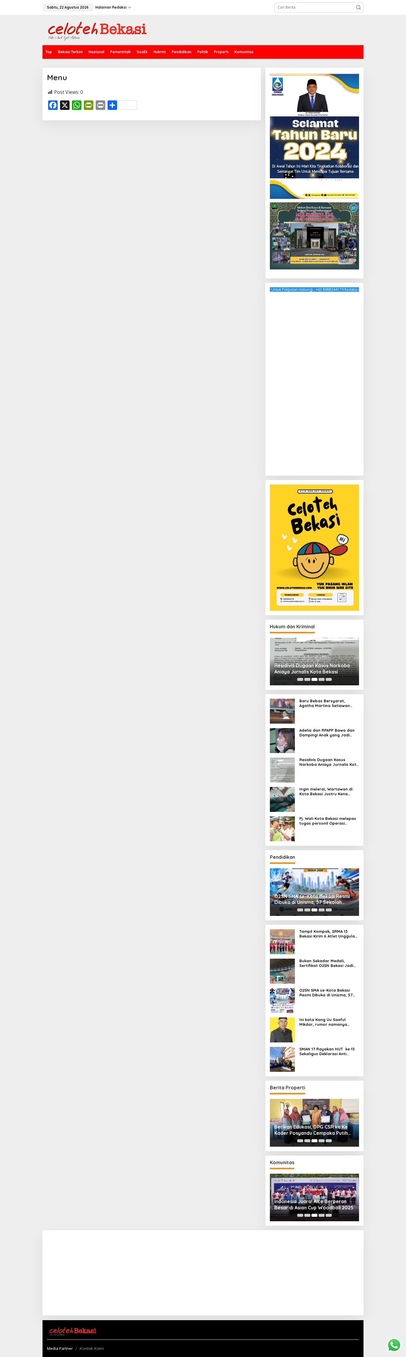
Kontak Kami (92, 1348)
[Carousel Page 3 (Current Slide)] (314, 679)
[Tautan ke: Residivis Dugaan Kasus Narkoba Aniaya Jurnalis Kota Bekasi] (282, 769)
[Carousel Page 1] (300, 679)
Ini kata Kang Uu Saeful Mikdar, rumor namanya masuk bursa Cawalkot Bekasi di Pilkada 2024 (329, 1022)
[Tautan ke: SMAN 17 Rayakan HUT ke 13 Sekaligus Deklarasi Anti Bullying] (282, 1058)
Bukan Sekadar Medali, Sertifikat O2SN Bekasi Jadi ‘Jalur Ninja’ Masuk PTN (326, 963)
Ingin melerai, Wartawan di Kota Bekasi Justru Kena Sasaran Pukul (326, 791)
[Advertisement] (314, 382)
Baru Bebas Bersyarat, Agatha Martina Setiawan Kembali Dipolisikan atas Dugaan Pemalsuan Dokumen (328, 703)
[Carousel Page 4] (322, 679)
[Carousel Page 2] (307, 679)
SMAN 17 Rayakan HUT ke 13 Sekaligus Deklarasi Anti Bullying (327, 1051)
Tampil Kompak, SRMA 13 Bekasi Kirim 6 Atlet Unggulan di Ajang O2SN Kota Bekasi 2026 (328, 933)
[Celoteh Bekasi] (95, 29)
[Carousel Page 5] (329, 679)
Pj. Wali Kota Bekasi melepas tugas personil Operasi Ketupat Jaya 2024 (327, 821)
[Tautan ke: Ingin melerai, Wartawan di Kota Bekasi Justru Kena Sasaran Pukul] (282, 798)
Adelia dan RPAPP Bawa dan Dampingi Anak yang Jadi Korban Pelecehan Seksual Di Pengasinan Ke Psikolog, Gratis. (328, 732)
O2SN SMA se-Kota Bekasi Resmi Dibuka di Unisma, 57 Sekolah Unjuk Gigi (312, 899)
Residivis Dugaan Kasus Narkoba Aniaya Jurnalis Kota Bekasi (312, 668)
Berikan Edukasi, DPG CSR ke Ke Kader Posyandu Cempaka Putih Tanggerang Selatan (311, 1130)
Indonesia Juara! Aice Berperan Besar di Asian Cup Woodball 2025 (313, 1204)
